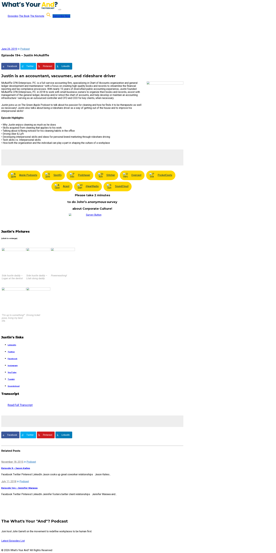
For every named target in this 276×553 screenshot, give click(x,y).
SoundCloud (121, 186)
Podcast (25, 48)
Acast (66, 186)
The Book (24, 16)
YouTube (12, 372)
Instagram (13, 366)
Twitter (11, 352)
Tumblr (11, 379)
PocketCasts (165, 175)
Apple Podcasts (28, 175)
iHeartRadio (92, 186)
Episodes (13, 16)
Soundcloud (13, 386)
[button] (48, 16)
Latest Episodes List (13, 540)
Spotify (58, 175)
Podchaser (84, 175)
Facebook (12, 359)
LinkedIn (12, 345)
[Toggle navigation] (60, 9)
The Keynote (37, 16)
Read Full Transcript (20, 407)
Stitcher (110, 175)
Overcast (136, 175)
